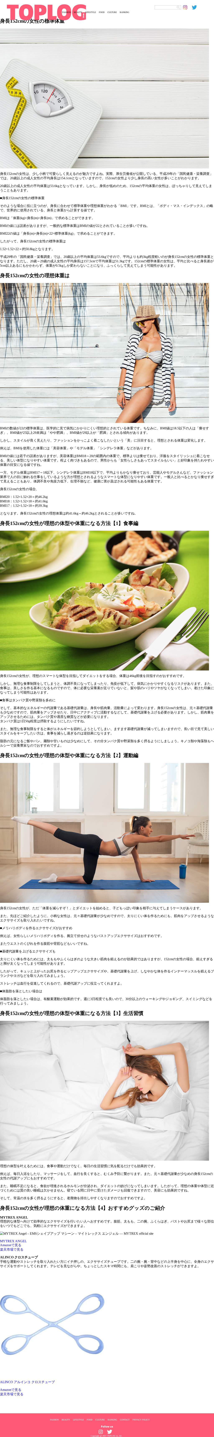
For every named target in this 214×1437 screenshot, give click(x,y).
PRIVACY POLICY (141, 1420)
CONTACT (125, 1420)
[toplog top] (29, 12)
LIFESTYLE (90, 12)
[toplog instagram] (187, 7)
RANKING (124, 12)
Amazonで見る (10, 1245)
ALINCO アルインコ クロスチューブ (27, 1382)
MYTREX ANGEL (13, 1241)
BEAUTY (78, 12)
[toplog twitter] (196, 7)
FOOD (101, 12)
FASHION (66, 12)
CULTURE (112, 12)
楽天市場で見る (11, 1249)
